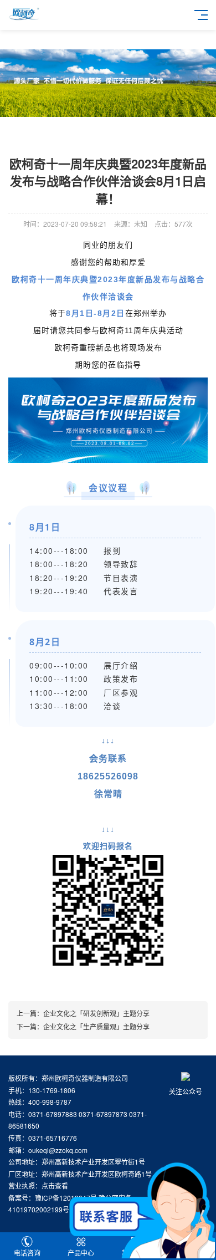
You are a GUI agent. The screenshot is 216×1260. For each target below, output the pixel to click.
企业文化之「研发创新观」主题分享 (96, 1013)
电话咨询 (27, 1252)
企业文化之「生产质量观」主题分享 (96, 1026)
